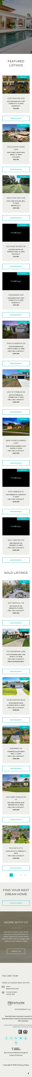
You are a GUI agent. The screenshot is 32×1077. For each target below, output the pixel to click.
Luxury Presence (16, 1055)
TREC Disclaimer (23, 1021)
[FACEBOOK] (6, 1038)
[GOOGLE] (16, 1042)
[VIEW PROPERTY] (16, 117)
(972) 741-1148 (10, 994)
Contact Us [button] (16, 951)
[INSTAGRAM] (11, 1038)
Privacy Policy (23, 1065)
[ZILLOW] (25, 1038)
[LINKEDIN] (16, 1038)
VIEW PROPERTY (16, 118)
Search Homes (16, 903)
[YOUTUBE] (21, 1038)
